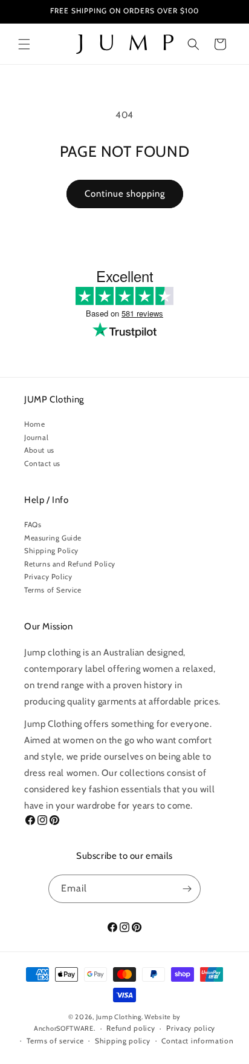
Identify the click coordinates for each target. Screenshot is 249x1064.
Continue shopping (125, 193)
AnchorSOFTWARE (64, 1028)
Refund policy (130, 1028)
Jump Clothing (118, 1017)
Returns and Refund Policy (69, 563)
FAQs (32, 524)
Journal (36, 437)
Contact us (42, 463)
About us (39, 450)
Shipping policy (122, 1040)
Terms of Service (53, 589)
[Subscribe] (186, 889)
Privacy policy (190, 1028)
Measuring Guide (53, 537)
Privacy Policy (48, 576)
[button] (24, 44)
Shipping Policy (51, 550)
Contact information (197, 1040)
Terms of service (55, 1040)
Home (34, 424)
